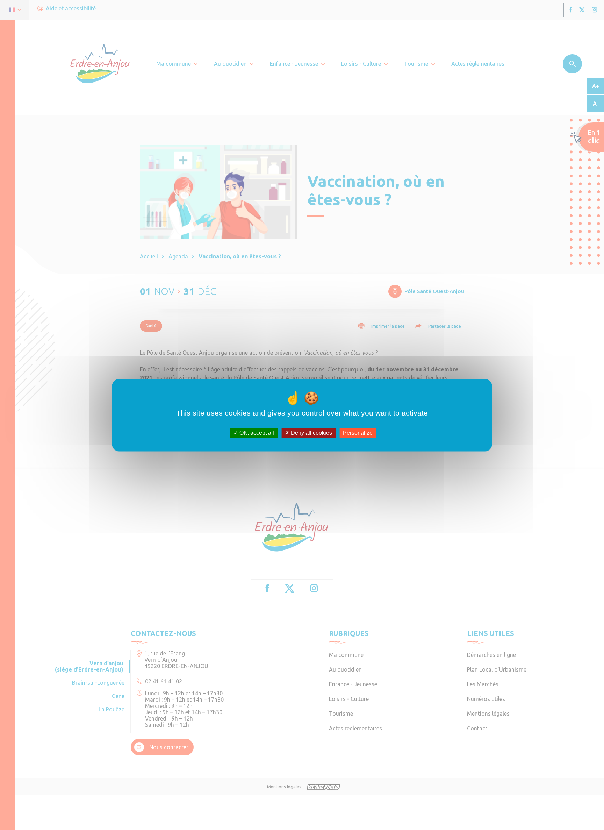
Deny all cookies (310, 433)
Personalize (358, 433)
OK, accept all (256, 433)
